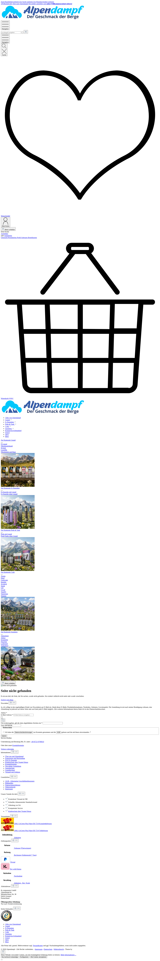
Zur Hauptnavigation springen (43, 2)
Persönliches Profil (14, 238)
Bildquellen (9, 783)
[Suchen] (22, 32)
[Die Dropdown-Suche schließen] (26, 32)
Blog (7, 942)
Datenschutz (48, 949)
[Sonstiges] (18, 680)
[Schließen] (2, 959)
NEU (7, 940)
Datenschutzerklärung (12, 785)
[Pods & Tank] (18, 570)
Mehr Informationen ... (68, 955)
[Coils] (18, 630)
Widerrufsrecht (10, 787)
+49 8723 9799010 (37, 742)
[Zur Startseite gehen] (43, 19)
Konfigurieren (24, 957)
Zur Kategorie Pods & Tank (10, 530)
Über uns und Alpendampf (14, 756)
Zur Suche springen (26, 2)
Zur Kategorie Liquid (8, 440)
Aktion (4, 713)
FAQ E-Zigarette (11, 760)
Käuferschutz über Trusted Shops (16, 762)
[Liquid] (18, 486)
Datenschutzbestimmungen (23, 732)
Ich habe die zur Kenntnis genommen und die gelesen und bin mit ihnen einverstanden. (48, 732)
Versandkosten (38, 946)
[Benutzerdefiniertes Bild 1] (6, 920)
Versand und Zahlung (12, 772)
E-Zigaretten (9, 928)
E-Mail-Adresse (7, 715)
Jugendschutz (9, 768)
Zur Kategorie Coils (8, 572)
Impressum (9, 789)
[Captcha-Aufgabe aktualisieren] (3, 720)
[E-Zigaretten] (18, 528)
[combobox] (11, 32)
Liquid (7, 926)
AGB (58, 732)
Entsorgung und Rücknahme (15, 758)
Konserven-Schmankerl (13, 936)
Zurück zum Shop (7, 700)
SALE (7, 938)
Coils (7, 932)
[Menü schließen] (2, 442)
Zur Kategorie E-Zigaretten (10, 488)
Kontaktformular (18, 745)
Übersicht (4, 238)
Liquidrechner (10, 770)
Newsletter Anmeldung (13, 766)
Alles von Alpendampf (13, 924)
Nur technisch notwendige (10, 957)
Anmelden (4, 234)
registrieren (8, 236)
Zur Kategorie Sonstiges (9, 632)
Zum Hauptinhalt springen (10, 2)
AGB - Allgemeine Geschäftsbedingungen (19, 781)
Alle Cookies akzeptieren (38, 957)
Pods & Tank (9, 930)
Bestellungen (32, 238)
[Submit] (2, 717)
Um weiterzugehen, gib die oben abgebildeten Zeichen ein (21, 723)
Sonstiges (8, 934)
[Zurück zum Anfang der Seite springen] (3, 952)
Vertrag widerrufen (7, 749)
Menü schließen (10, 229)
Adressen (24, 238)
